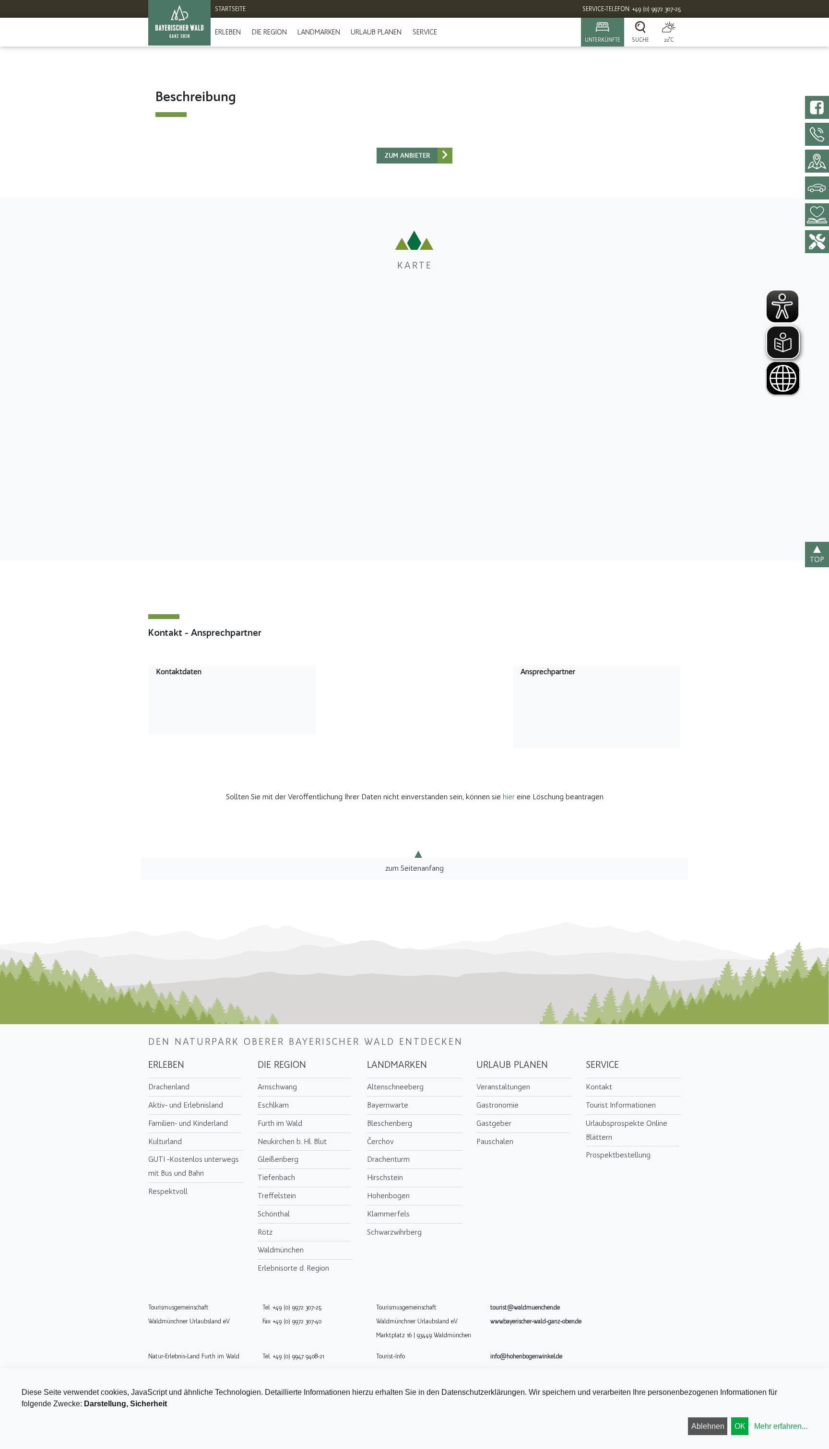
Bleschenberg (389, 1123)
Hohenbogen (388, 1195)
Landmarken (318, 32)
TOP (817, 559)
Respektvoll (168, 1191)
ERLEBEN (228, 32)
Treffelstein (277, 1195)
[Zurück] (445, 156)
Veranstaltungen (503, 1086)
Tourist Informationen (621, 1105)
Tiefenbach (276, 1177)
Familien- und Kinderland (188, 1123)
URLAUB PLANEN (376, 32)
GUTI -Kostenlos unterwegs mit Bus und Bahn (193, 1166)
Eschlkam (273, 1105)
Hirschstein (385, 1177)
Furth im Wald (280, 1123)
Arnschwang (277, 1086)
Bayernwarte (387, 1105)
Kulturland (165, 1141)
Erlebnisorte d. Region (293, 1268)
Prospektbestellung (618, 1154)
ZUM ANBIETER (407, 156)
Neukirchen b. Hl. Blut (292, 1141)
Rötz (265, 1232)
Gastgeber (493, 1123)
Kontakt (599, 1086)
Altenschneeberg (395, 1086)
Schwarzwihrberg (394, 1232)
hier (509, 796)
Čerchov (380, 1141)
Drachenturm (388, 1159)
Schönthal (274, 1213)
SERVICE (425, 32)
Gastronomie (497, 1105)
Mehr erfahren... (780, 1426)
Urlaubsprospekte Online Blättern (626, 1130)
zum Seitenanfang (414, 868)
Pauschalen (494, 1141)
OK (740, 1426)
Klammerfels (388, 1213)
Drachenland (168, 1086)
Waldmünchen (281, 1249)
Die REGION (269, 32)
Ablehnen (707, 1426)
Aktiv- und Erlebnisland (185, 1105)
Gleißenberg (278, 1159)
